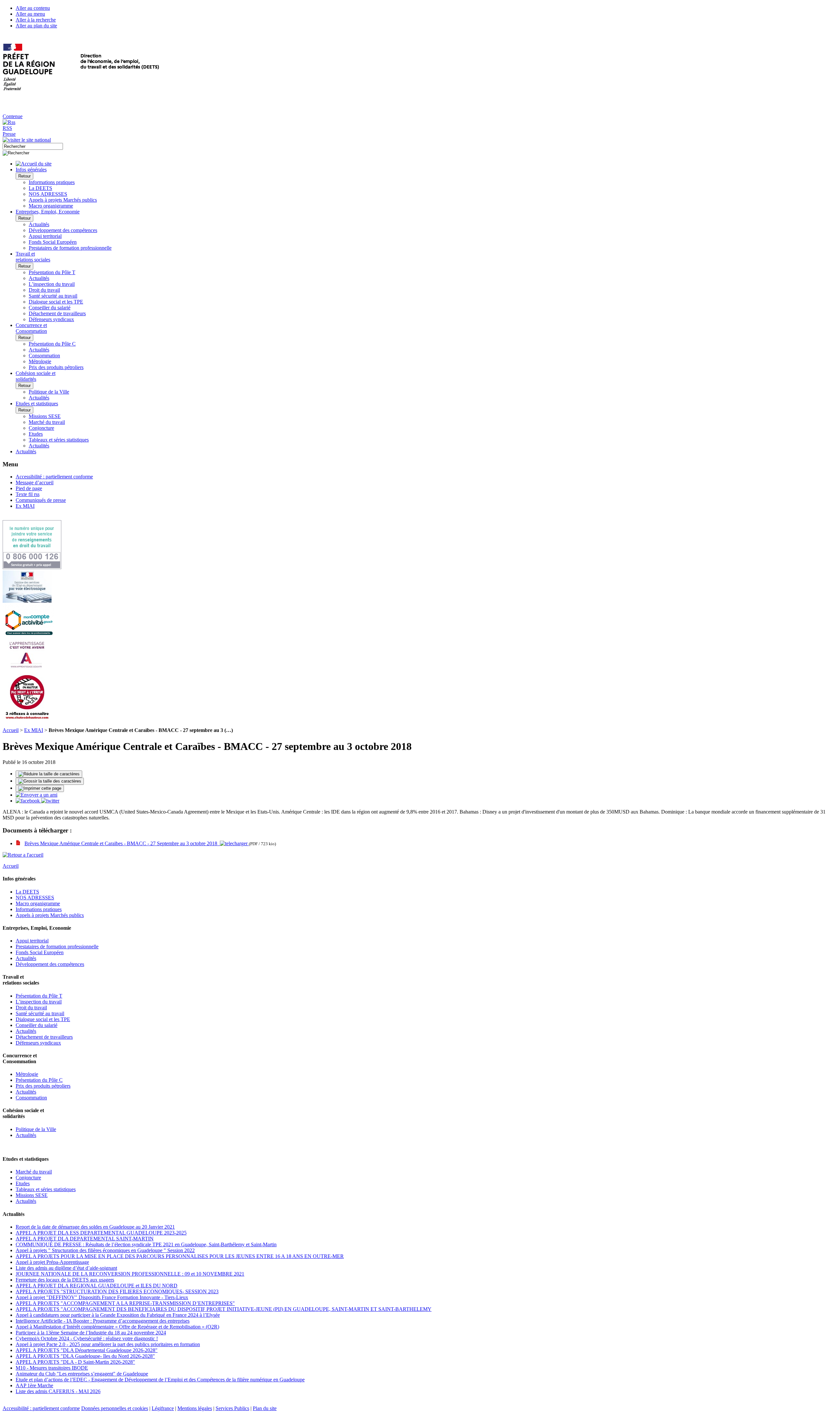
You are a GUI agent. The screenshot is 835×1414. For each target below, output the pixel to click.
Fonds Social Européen (53, 242)
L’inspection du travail (52, 284)
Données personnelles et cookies (114, 1408)
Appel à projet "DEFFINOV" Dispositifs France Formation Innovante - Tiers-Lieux (102, 1297)
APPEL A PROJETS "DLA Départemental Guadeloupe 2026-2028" (87, 1350)
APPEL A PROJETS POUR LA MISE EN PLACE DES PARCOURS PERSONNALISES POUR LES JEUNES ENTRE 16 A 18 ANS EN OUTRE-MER (180, 1256)
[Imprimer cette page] (40, 788)
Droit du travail (44, 290)
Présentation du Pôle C (52, 344)
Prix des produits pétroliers (56, 367)
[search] (33, 146)
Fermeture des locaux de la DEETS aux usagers (65, 1279)
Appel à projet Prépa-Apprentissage (52, 1262)
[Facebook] (28, 800)
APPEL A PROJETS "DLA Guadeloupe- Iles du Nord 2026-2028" (85, 1356)
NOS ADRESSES (48, 194)
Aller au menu (30, 14)
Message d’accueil (34, 482)
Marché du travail (47, 422)
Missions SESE (45, 416)
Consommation (44, 355)
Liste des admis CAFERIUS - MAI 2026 (58, 1391)
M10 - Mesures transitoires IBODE (52, 1368)
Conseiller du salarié (49, 307)
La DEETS (40, 188)
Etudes (36, 434)
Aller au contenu (33, 8)
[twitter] (50, 800)
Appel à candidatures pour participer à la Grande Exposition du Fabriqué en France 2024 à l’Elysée (118, 1315)
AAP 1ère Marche (34, 1385)
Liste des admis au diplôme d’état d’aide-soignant (66, 1268)
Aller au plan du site (36, 25)
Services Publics (232, 1408)
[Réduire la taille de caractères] (49, 774)
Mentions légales (194, 1408)
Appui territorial (45, 236)
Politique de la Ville (49, 392)
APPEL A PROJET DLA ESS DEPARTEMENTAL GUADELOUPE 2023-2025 (101, 1232)
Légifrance (163, 1408)
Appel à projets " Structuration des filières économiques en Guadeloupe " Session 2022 (105, 1250)
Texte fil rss (27, 494)
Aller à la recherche (36, 20)
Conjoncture (41, 428)
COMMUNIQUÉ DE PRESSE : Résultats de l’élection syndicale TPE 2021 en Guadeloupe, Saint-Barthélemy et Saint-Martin (146, 1244)
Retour (24, 176)
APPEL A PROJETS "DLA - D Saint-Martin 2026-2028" (75, 1362)
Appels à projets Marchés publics (63, 200)
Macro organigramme (51, 206)
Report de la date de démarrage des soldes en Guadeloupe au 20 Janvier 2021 (95, 1227)
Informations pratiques (52, 182)
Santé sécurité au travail (53, 296)
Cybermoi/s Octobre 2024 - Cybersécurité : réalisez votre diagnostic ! (87, 1338)
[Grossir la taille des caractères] (50, 781)
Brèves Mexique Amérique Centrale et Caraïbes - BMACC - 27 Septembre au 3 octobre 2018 (122, 843)
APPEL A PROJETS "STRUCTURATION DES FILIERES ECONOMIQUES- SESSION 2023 (117, 1291)
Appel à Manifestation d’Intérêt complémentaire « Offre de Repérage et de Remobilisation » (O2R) (117, 1326)
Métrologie (40, 361)
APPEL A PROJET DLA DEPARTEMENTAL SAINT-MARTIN (85, 1238)
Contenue (13, 116)
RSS (7, 128)
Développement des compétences (63, 230)
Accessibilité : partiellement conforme (54, 476)
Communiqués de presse (41, 500)
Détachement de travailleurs (57, 313)
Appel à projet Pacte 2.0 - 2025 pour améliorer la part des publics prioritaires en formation (108, 1344)
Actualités (39, 224)
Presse (9, 134)
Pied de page (29, 488)
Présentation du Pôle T (52, 272)
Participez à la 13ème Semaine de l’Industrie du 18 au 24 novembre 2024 (91, 1332)
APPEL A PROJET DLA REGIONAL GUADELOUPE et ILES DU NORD (96, 1285)
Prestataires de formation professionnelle (70, 248)
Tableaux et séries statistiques (59, 440)
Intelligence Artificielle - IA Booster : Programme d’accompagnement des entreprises (103, 1321)
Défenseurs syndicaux (51, 319)
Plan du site (265, 1408)
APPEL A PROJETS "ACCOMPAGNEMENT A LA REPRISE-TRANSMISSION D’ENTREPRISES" (125, 1303)
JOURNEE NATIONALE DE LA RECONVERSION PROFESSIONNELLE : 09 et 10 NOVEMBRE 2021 (130, 1274)
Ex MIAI (25, 506)
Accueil (11, 730)
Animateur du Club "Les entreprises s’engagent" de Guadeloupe (82, 1373)
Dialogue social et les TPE (56, 301)
